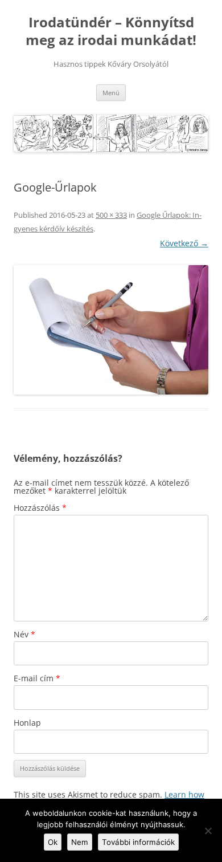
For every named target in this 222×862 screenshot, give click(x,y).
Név (24, 634)
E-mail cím (37, 678)
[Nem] (207, 830)
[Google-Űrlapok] (111, 330)
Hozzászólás (40, 507)
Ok (52, 842)
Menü (111, 92)
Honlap (27, 722)
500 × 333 (111, 215)
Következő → (184, 243)
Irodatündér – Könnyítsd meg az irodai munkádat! (111, 31)
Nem (79, 842)
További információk (138, 842)
